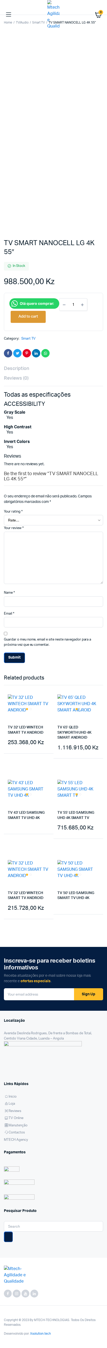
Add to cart (12, 764)
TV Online (16, 1118)
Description (16, 368)
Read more (13, 844)
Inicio (13, 1096)
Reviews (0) (16, 378)
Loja (12, 1103)
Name (9, 592)
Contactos (17, 1132)
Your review (14, 528)
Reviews (15, 1111)
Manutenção (18, 1125)
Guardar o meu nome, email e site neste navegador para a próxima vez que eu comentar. (47, 642)
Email (9, 613)
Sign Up (88, 994)
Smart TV (28, 338)
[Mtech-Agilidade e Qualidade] (53, 14)
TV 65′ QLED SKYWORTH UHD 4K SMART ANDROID (74, 732)
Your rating (13, 511)
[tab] (51, 368)
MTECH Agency (16, 1140)
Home (8, 22)
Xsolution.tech (40, 1333)
